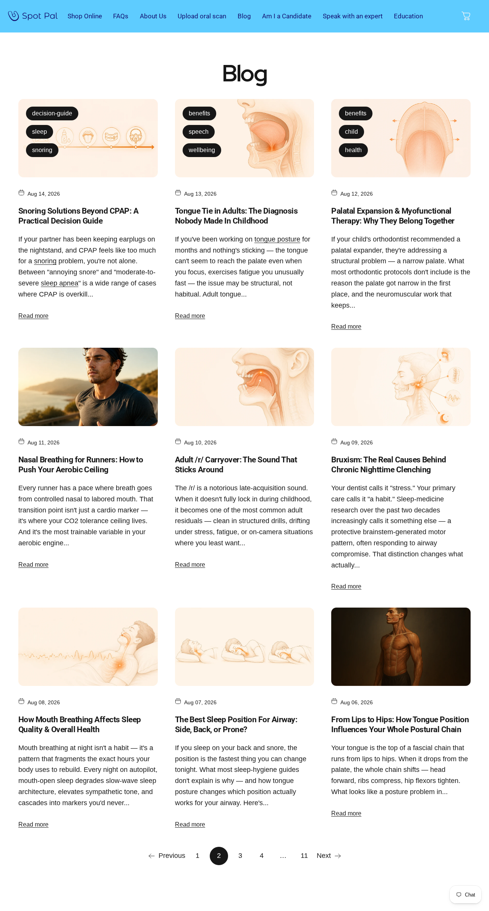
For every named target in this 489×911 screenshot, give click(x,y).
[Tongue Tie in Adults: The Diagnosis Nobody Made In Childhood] (244, 138)
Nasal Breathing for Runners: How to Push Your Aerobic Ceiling (80, 465)
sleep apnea (59, 283)
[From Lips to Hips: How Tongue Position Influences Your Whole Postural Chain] (401, 647)
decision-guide (52, 113)
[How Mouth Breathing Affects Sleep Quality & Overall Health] (88, 647)
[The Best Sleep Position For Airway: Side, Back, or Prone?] (244, 647)
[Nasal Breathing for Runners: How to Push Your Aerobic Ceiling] (88, 387)
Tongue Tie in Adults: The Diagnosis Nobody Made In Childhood (236, 216)
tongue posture (277, 239)
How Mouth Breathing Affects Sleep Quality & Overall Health (79, 724)
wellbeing (202, 150)
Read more (33, 316)
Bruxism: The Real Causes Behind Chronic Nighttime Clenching (388, 465)
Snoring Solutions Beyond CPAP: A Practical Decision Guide (78, 216)
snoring (42, 150)
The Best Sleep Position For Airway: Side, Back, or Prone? (236, 724)
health (353, 150)
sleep (39, 131)
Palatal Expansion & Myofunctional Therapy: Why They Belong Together (392, 216)
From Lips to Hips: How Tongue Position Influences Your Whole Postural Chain (400, 724)
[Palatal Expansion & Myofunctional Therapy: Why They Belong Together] (401, 138)
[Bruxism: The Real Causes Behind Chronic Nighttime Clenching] (401, 387)
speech (199, 131)
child (351, 131)
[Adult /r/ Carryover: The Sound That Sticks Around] (244, 387)
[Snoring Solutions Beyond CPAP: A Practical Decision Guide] (88, 138)
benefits (199, 113)
